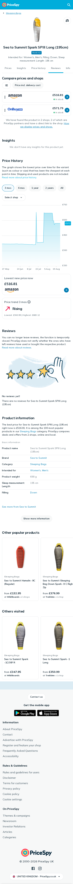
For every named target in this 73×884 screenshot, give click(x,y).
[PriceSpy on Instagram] (40, 868)
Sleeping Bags (13, 13)
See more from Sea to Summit (19, 506)
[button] (6, 85)
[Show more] (5, 97)
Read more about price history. (19, 177)
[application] (36, 237)
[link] (20, 569)
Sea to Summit (38, 457)
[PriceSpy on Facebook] (33, 868)
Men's (45, 470)
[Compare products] (67, 20)
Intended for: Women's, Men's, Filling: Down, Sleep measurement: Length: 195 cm (36, 59)
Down (33, 492)
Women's (35, 470)
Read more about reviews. (17, 347)
